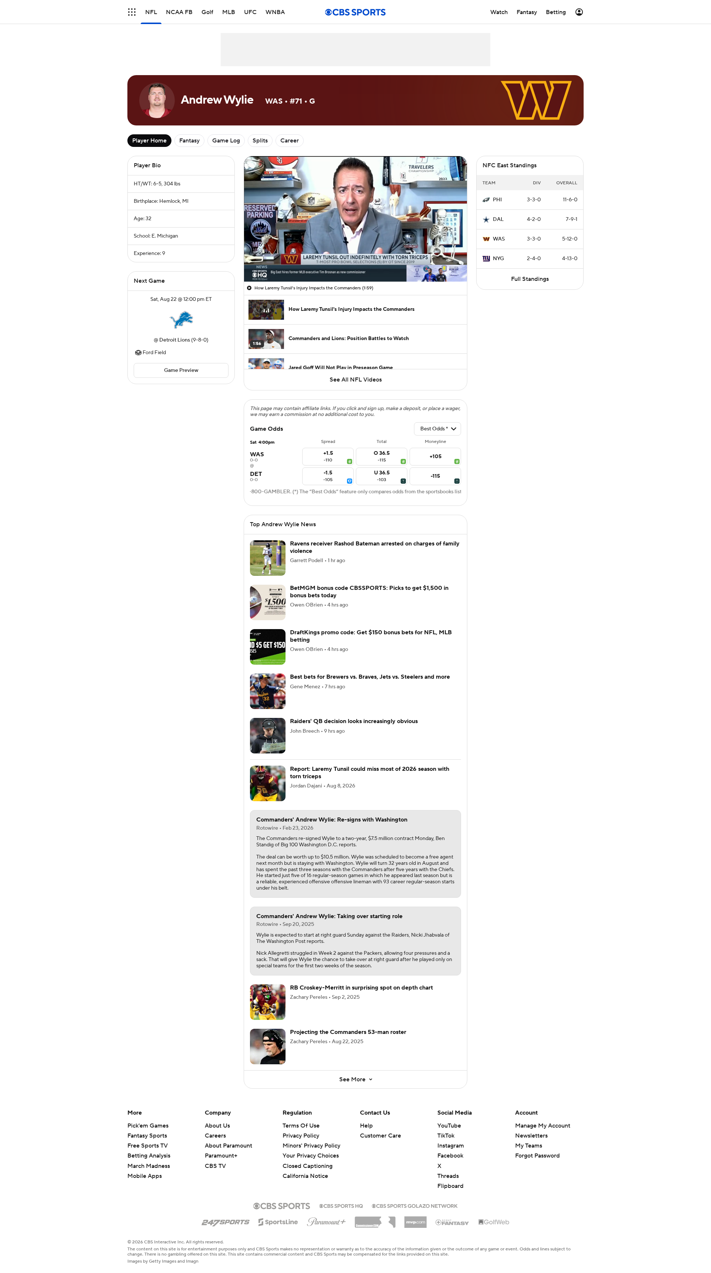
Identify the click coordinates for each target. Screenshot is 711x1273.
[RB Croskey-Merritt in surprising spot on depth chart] (268, 1002)
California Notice (305, 1169)
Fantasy (189, 140)
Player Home (149, 140)
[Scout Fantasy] (452, 1222)
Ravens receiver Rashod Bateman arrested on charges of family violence (375, 547)
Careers (215, 1135)
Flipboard (450, 1186)
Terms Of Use (301, 1125)
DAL (498, 219)
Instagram (450, 1145)
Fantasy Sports (147, 1135)
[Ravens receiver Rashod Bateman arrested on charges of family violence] (268, 558)
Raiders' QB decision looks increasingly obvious (354, 721)
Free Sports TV (147, 1145)
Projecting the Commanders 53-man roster (348, 1032)
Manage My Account (542, 1125)
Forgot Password (537, 1155)
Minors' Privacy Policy (311, 1145)
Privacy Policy (301, 1135)
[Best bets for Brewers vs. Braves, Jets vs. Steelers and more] (268, 691)
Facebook (450, 1155)
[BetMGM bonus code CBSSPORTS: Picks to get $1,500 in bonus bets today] (268, 602)
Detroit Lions (174, 340)
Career (289, 140)
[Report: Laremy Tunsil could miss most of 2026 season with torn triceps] (268, 783)
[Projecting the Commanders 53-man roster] (268, 1046)
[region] (355, 219)
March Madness (148, 1166)
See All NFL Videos (356, 379)
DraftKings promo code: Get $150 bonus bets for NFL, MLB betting (371, 636)
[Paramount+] (326, 1220)
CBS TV (215, 1166)
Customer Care (380, 1135)
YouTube (449, 1125)
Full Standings (530, 279)
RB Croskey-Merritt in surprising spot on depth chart (361, 987)
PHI (497, 200)
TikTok (445, 1135)
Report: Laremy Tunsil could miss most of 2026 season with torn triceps (369, 772)
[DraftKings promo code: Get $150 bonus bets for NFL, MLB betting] (268, 647)
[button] (132, 12)
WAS (499, 239)
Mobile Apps (144, 1176)
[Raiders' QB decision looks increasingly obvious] (268, 735)
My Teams (528, 1145)
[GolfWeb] (494, 1222)
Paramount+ (221, 1155)
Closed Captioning (308, 1158)
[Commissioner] (375, 1219)
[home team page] (181, 320)
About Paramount (228, 1145)
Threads (448, 1176)
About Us (217, 1125)
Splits (260, 140)
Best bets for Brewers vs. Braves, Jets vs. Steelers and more (370, 677)
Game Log (226, 140)
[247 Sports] (225, 1221)
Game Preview (181, 370)
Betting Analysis (148, 1155)
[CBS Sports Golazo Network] (415, 1205)
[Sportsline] (278, 1221)
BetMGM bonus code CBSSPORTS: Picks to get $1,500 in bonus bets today (369, 591)
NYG (498, 258)
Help (366, 1125)
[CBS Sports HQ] (341, 1205)
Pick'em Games (147, 1125)
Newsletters (531, 1135)
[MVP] (415, 1219)
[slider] (355, 260)
